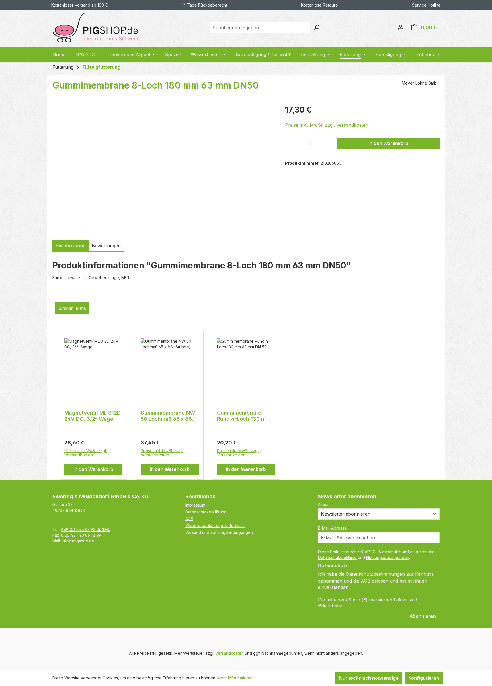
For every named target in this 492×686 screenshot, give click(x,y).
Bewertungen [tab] (106, 245)
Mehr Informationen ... (237, 677)
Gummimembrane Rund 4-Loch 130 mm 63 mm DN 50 (243, 416)
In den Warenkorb (388, 143)
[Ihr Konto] (400, 27)
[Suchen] (316, 27)
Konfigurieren (423, 678)
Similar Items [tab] (72, 308)
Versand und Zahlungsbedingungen (219, 532)
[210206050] (162, 168)
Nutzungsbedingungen (387, 557)
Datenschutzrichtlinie (337, 557)
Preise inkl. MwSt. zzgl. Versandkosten (326, 125)
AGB (189, 518)
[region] (163, 168)
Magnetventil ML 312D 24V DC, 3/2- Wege (92, 416)
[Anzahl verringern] (291, 143)
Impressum (195, 505)
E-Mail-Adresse (334, 528)
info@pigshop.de (78, 540)
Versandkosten (229, 653)
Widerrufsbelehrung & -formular (215, 525)
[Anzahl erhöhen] (329, 143)
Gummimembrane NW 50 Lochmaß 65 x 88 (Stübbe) (168, 416)
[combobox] (260, 27)
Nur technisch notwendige (369, 678)
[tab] (70, 246)
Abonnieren (422, 616)
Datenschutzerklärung (206, 511)
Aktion (325, 504)
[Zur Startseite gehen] (95, 27)
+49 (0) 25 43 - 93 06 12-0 (85, 529)
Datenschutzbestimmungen (375, 574)
